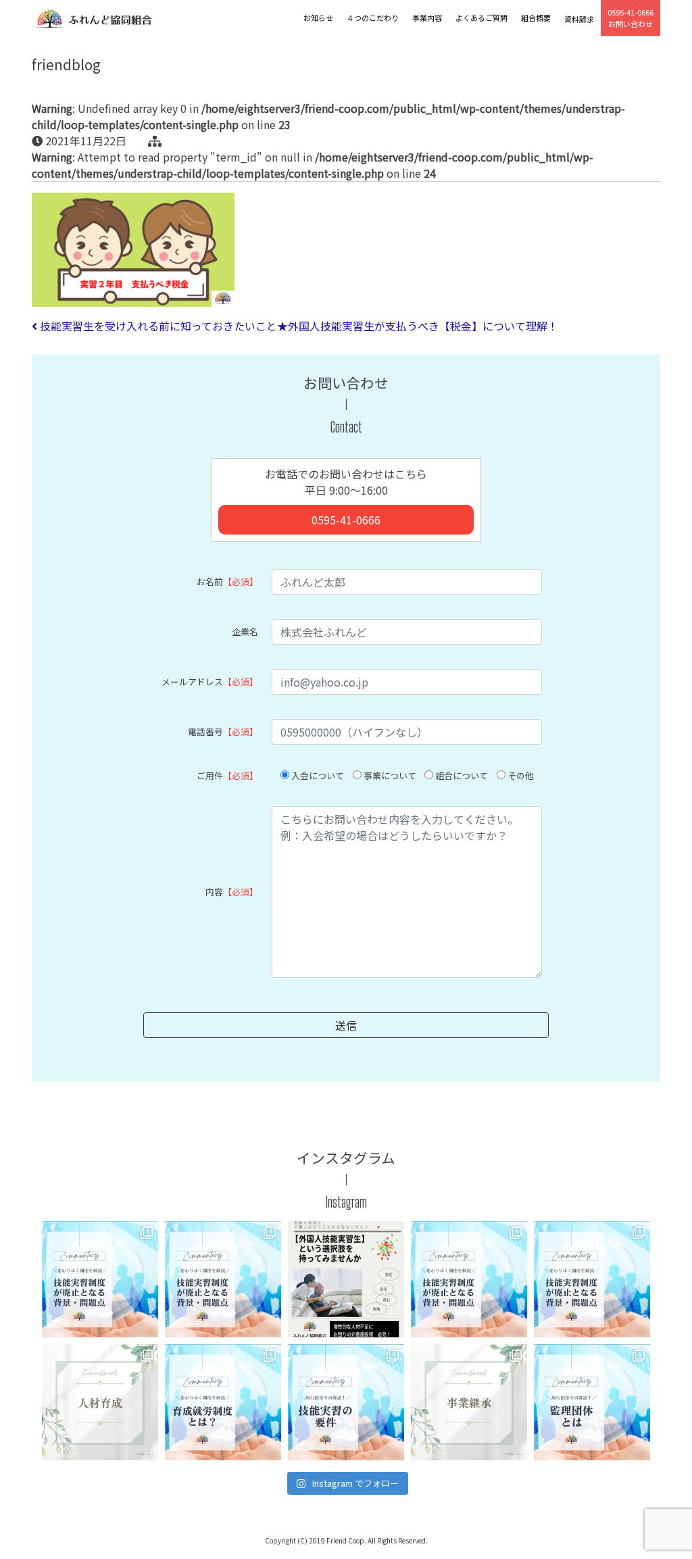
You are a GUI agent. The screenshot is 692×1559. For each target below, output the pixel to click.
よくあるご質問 (481, 17)
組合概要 (536, 17)
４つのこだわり (373, 17)
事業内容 (427, 17)
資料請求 (579, 19)
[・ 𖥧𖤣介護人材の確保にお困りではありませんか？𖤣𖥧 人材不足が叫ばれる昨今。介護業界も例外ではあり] (346, 1279)
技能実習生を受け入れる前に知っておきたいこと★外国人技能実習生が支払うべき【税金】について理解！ (297, 326)
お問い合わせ (630, 18)
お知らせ (318, 17)
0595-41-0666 (346, 520)
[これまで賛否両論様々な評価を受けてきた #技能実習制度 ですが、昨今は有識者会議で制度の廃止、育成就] (100, 1279)
